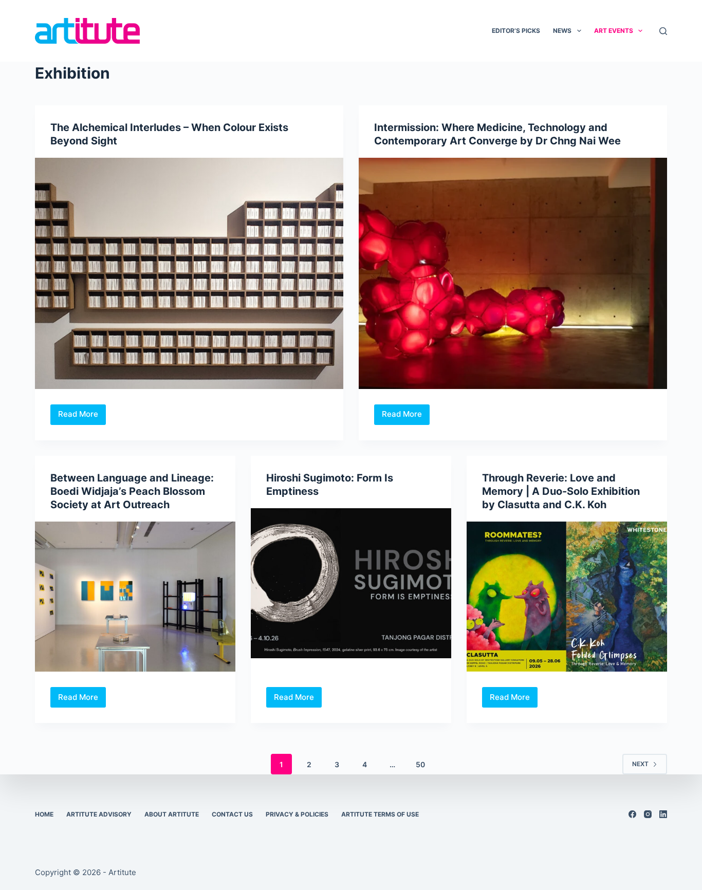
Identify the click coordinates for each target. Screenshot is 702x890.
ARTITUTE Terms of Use (380, 814)
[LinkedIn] (663, 814)
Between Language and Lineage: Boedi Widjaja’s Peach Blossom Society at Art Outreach (132, 491)
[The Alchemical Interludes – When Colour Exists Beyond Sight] (189, 273)
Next (640, 764)
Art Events (613, 30)
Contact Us (232, 814)
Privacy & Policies (297, 814)
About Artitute (171, 814)
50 (420, 764)
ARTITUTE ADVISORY (99, 814)
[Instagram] (648, 814)
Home (44, 814)
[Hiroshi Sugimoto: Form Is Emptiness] (351, 583)
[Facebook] (632, 814)
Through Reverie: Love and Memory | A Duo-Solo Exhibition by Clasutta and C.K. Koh (561, 491)
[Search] (663, 31)
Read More (82, 416)
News (562, 30)
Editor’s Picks (516, 30)
